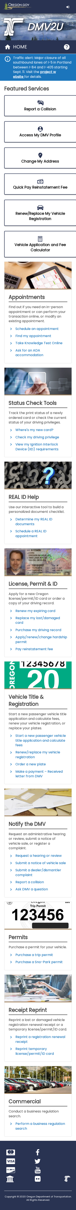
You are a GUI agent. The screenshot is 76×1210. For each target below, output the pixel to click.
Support (67, 47)
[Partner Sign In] (70, 6)
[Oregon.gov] (16, 7)
